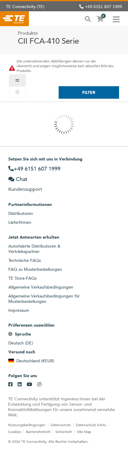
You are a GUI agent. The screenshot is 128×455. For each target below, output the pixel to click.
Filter (88, 92)
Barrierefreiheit (38, 431)
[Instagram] (39, 384)
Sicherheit (63, 431)
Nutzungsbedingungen (27, 424)
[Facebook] (10, 384)
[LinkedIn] (20, 384)
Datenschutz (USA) (91, 424)
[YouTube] (29, 384)
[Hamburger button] (116, 18)
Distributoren (20, 213)
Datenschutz (61, 424)
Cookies (14, 431)
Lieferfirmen (19, 222)
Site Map (84, 431)
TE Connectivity (14, 18)
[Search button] (88, 18)
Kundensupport (25, 189)
